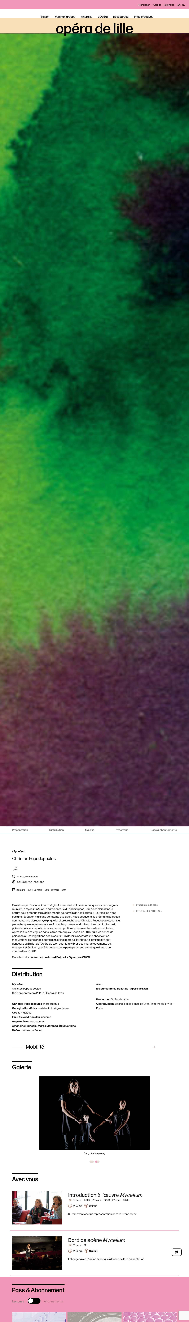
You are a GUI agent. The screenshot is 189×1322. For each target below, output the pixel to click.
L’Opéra (103, 16)
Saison (44, 16)
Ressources (120, 16)
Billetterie (169, 4)
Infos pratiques (143, 16)
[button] (91, 1162)
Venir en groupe (65, 16)
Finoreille (86, 16)
